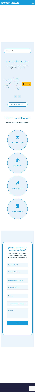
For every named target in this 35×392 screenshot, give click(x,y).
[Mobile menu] (32, 2)
